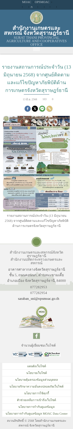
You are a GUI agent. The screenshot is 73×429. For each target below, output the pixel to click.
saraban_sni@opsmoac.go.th (38, 298)
